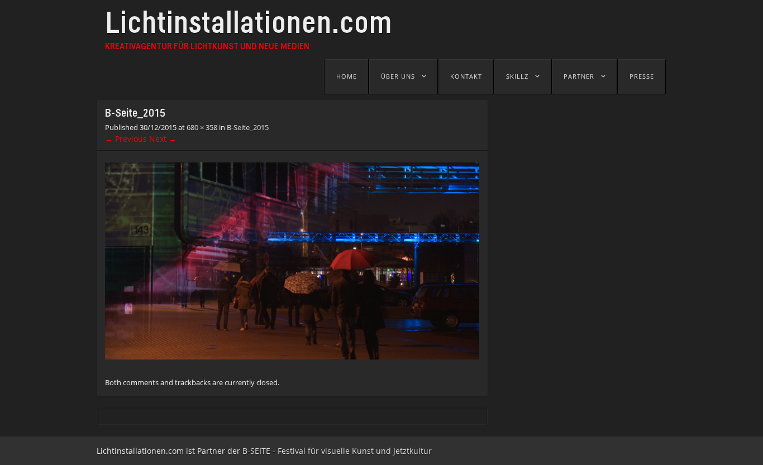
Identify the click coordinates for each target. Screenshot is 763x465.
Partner (579, 76)
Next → (163, 138)
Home (346, 76)
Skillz (517, 76)
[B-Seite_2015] (292, 356)
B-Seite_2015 (248, 127)
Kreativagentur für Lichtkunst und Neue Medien (207, 46)
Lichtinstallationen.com (248, 26)
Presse (642, 76)
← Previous (126, 138)
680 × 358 (202, 127)
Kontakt (466, 76)
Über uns (398, 76)
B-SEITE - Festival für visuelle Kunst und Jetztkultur (337, 450)
